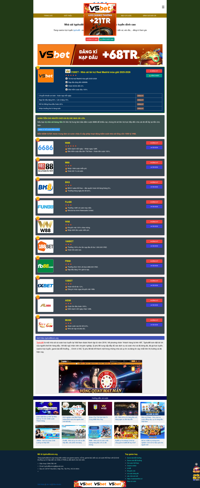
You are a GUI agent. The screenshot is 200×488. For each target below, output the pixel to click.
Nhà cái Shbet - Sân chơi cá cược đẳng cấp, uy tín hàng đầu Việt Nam (152, 419)
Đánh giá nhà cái (149, 15)
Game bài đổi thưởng (134, 458)
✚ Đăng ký (154, 71)
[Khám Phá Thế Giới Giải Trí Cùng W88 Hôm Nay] (100, 414)
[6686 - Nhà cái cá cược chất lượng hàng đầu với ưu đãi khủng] (100, 438)
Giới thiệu (68, 15)
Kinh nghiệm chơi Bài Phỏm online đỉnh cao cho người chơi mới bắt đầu (73, 419)
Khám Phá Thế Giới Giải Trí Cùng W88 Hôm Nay (98, 418)
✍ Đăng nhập (154, 76)
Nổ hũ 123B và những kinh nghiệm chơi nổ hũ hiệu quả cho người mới (152, 442)
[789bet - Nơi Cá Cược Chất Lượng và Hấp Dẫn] (47, 438)
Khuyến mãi (131, 471)
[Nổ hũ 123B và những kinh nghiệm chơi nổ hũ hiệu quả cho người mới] (152, 438)
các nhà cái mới (132, 476)
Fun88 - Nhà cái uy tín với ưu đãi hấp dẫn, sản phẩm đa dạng (74, 441)
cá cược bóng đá (133, 473)
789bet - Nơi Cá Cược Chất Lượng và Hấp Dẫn (45, 441)
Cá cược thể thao (133, 463)
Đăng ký (140, 96)
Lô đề (129, 468)
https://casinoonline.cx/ (135, 478)
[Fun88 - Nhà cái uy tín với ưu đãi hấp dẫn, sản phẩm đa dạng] (74, 438)
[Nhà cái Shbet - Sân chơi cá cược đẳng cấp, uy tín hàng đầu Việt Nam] (152, 414)
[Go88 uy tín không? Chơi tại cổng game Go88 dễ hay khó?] (126, 438)
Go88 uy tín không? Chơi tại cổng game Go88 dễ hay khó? (125, 441)
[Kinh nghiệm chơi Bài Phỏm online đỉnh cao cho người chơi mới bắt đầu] (74, 414)
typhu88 (76, 30)
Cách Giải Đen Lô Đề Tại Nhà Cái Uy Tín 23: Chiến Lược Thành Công (46, 418)
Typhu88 (40, 342)
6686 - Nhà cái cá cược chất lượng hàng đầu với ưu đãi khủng (98, 442)
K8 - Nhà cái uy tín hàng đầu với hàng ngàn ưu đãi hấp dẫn (126, 418)
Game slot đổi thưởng (134, 460)
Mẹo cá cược (126, 15)
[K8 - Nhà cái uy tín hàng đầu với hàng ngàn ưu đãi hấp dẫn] (126, 414)
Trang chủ (48, 15)
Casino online (131, 465)
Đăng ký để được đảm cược (49, 129)
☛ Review (154, 147)
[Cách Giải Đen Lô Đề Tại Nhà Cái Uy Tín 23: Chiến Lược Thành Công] (47, 414)
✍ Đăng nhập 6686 (106, 39)
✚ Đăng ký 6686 (92, 39)
